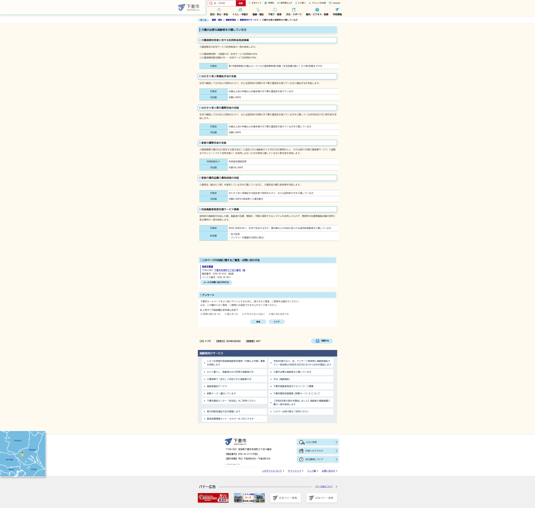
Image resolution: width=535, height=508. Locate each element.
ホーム (203, 20)
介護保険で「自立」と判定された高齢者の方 (229, 379)
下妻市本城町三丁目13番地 (227, 270)
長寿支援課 (207, 266)
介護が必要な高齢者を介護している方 (292, 372)
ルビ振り (302, 3)
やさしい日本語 (319, 3)
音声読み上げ (286, 3)
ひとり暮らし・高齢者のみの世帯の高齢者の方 (230, 372)
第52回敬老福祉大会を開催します (223, 411)
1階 (243, 270)
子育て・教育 (275, 14)
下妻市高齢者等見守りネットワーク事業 (293, 386)
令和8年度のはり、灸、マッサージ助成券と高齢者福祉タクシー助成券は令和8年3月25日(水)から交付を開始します (302, 363)
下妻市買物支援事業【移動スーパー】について (296, 393)
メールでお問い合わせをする (216, 282)
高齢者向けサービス (249, 20)
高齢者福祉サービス (217, 386)
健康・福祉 (258, 14)
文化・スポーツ (294, 14)
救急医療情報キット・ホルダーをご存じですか (230, 419)
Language (336, 3)
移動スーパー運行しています (221, 393)
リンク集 (311, 471)
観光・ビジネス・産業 (317, 14)
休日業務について (314, 459)
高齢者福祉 (231, 20)
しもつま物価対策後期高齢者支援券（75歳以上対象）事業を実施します (236, 363)
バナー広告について (324, 486)
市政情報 (337, 14)
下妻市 (235, 441)
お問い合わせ (328, 471)
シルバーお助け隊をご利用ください (291, 411)
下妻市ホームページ (103, 7)
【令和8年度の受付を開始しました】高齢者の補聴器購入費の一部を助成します (301, 402)
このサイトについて (272, 471)
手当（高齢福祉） (282, 379)
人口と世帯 (311, 442)
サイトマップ (294, 471)
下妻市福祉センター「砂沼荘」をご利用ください (231, 401)
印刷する (325, 341)
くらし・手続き (240, 14)
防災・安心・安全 (219, 14)
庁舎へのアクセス (314, 451)
